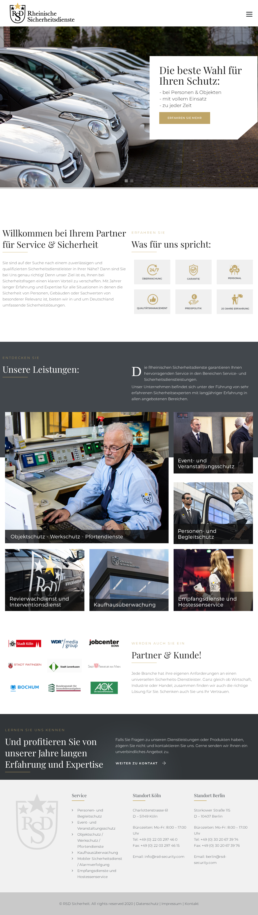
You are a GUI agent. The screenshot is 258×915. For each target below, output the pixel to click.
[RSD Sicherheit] (43, 13)
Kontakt (192, 903)
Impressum (172, 903)
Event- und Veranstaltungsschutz (96, 825)
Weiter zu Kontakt (137, 763)
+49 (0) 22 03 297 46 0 (158, 839)
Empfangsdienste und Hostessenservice (96, 873)
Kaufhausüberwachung (97, 852)
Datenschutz (147, 903)
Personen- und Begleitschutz (90, 813)
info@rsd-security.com (164, 856)
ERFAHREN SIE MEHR (185, 118)
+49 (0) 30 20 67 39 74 (219, 839)
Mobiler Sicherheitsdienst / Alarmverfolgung (99, 861)
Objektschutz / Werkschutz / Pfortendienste (90, 840)
